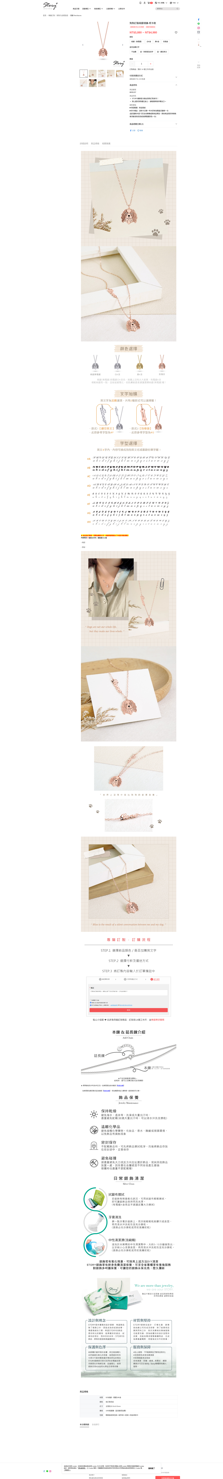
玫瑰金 (165, 41)
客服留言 (124, 1475)
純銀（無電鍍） (137, 41)
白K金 (149, 41)
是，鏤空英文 (162, 52)
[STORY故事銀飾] (56, 6)
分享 (133, 130)
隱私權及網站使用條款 (96, 1478)
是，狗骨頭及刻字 (146, 52)
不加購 (133, 52)
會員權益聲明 (126, 1478)
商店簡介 (92, 1475)
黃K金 (157, 41)
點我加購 (120, 1086)
